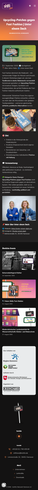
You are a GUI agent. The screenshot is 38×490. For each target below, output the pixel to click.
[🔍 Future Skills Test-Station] (19, 289)
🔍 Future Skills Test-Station (12, 301)
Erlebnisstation (14, 33)
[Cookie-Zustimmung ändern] (3, 485)
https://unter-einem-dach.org (21, 229)
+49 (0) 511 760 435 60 (20, 449)
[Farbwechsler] (30, 6)
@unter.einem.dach (19, 231)
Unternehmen (20, 469)
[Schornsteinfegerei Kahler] (19, 260)
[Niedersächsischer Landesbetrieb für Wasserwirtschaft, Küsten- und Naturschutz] (19, 317)
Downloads (20, 477)
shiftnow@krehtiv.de (20, 453)
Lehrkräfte (20, 473)
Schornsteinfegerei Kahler (12, 273)
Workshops (25, 33)
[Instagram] (19, 436)
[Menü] (35, 6)
